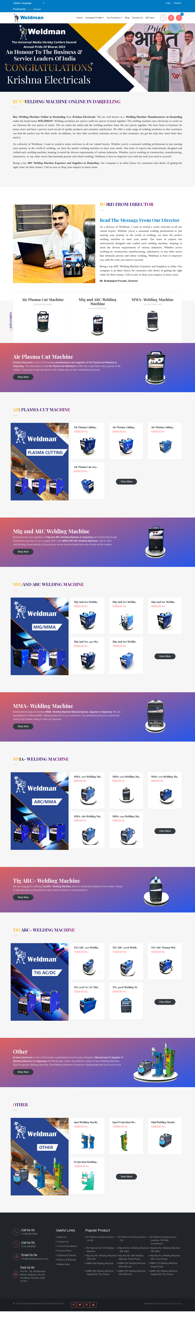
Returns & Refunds (67, 1260)
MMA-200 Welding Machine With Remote (132, 1265)
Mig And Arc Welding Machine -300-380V (133, 1250)
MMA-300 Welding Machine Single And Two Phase (163, 1273)
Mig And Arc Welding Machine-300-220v (102, 1257)
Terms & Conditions (67, 1246)
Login (168, 3)
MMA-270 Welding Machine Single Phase (163, 1265)
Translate (37, 9)
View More (126, 481)
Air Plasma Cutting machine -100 (132, 1239)
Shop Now (23, 377)
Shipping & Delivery (67, 1255)
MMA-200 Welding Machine (100, 1263)
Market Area (64, 1264)
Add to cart (88, 444)
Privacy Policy (64, 1250)
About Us (62, 1237)
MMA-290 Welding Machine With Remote (132, 1273)
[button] (194, 56)
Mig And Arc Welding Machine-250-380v (165, 1250)
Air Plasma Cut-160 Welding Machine (100, 1250)
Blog (127, 17)
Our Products (113, 17)
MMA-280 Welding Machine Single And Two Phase (100, 1273)
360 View (149, 17)
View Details (88, 439)
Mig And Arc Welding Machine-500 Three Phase (165, 1257)
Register (177, 3)
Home (80, 17)
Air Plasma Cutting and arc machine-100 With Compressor (163, 1240)
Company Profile (93, 17)
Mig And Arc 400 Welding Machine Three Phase (131, 1257)
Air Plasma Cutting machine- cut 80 (101, 1239)
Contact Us (137, 17)
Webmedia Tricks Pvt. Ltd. (169, 1303)
